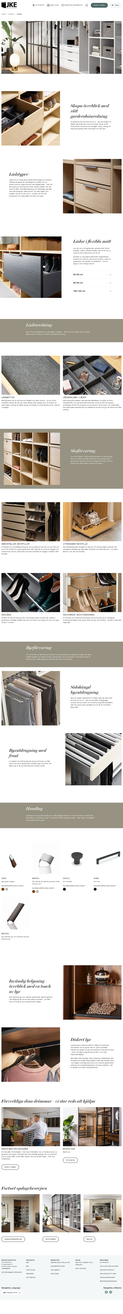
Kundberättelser (58, 1266)
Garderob (30, 1274)
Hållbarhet (55, 1270)
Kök (27, 1262)
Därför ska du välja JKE (60, 1262)
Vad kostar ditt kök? (108, 1274)
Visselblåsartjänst (107, 1277)
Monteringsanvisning (108, 1281)
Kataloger (55, 1274)
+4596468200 (5, 1268)
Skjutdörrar (51, 1239)
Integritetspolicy (107, 1270)
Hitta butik (70, 1160)
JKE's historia (80, 1268)
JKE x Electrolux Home (109, 1266)
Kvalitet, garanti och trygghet (84, 1264)
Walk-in (89, 1239)
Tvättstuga (30, 1270)
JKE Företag (31, 1277)
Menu (117, 5)
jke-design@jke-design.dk (11, 1272)
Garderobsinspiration (13, 1239)
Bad (27, 1266)
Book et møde (99, 5)
